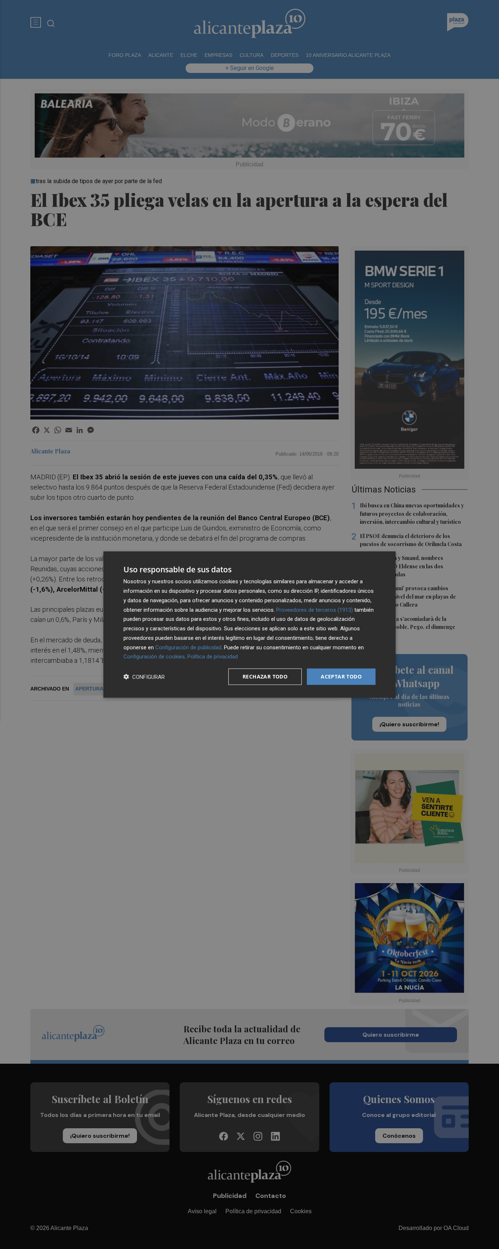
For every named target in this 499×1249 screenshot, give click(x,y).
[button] (144, 677)
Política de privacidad (212, 656)
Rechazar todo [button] (265, 676)
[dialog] (249, 625)
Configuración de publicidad (188, 647)
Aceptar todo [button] (341, 676)
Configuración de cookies (154, 656)
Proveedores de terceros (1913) (314, 609)
